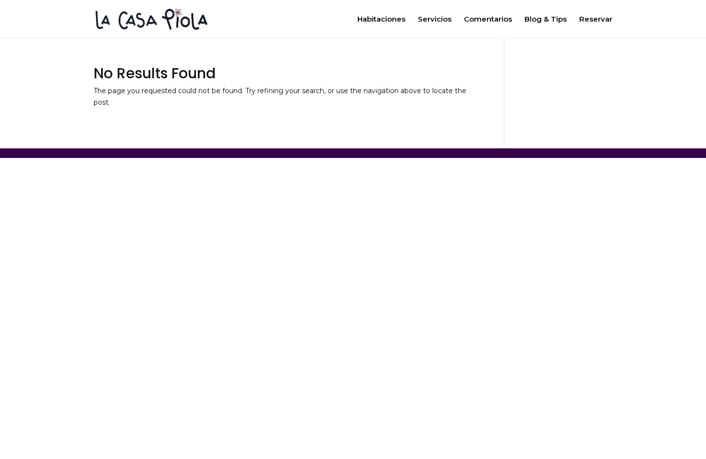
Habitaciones (381, 20)
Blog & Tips (545, 20)
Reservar (595, 20)
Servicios (434, 20)
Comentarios (488, 20)
